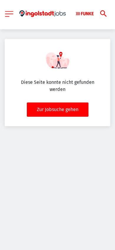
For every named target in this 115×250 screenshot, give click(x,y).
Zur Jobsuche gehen (57, 109)
